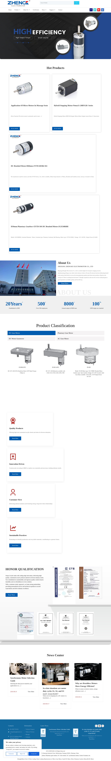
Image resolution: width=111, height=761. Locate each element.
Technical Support (30, 729)
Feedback (28, 737)
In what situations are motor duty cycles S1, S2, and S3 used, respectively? (92, 731)
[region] (22, 748)
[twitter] (94, 9)
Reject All (22, 753)
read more (64, 283)
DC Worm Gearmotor (16, 339)
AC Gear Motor (63, 339)
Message (28, 734)
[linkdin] (102, 9)
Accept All (33, 753)
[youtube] (98, 9)
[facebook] (91, 9)
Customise (11, 753)
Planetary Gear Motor (65, 333)
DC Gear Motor (14, 333)
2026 (44, 735)
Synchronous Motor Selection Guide (59, 729)
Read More (11, 595)
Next (102, 726)
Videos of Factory (30, 732)
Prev (96, 726)
